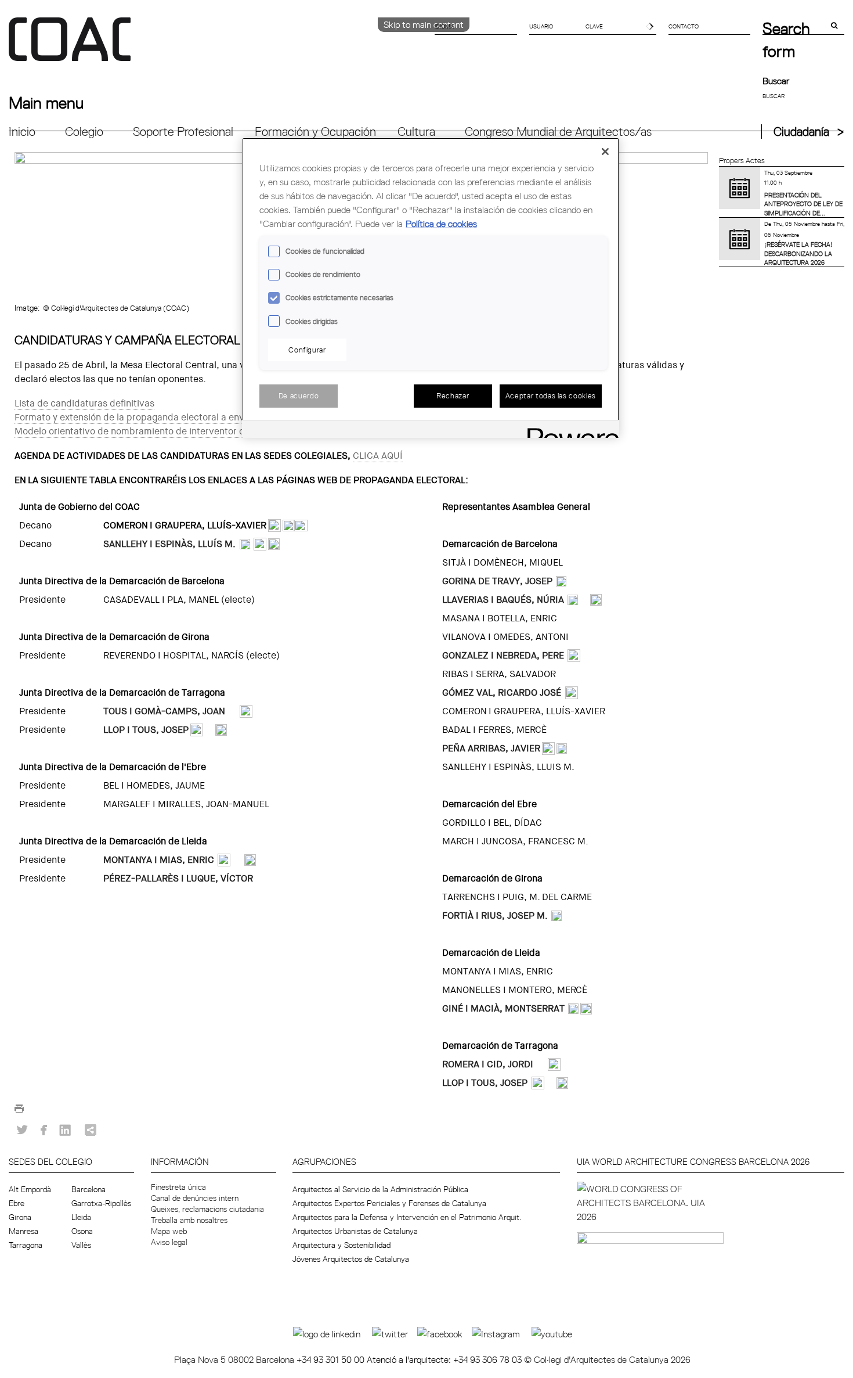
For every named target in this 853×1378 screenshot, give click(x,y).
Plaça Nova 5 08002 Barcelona (235, 1359)
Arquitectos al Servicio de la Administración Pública (380, 1189)
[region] (430, 288)
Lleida (81, 1217)
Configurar (307, 349)
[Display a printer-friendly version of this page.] (19, 1111)
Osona (82, 1231)
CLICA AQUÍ (378, 455)
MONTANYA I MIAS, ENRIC (158, 860)
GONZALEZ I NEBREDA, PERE (503, 655)
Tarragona (25, 1245)
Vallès (81, 1245)
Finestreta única (178, 1187)
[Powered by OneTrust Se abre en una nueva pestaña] (569, 430)
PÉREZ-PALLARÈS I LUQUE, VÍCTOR (178, 878)
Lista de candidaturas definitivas (84, 403)
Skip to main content (424, 24)
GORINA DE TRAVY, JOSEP (497, 581)
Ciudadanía (801, 131)
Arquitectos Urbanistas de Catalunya (355, 1231)
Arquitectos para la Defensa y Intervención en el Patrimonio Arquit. (406, 1217)
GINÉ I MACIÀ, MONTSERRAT (503, 1008)
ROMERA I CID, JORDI (487, 1064)
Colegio (84, 131)
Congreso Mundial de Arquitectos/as (558, 131)
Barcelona (88, 1189)
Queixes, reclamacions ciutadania (207, 1209)
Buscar (775, 80)
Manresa (23, 1231)
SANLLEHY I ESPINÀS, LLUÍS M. (169, 544)
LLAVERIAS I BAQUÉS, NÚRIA (503, 599)
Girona (20, 1217)
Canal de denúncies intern (194, 1198)
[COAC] (217, 45)
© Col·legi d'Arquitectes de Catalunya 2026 (607, 1359)
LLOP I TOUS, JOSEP (146, 730)
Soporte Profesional (183, 131)
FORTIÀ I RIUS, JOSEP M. (495, 915)
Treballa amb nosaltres (189, 1220)
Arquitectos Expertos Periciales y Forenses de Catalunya (389, 1203)
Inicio (22, 131)
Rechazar (452, 395)
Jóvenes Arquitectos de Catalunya (350, 1259)
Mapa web (169, 1231)
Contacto (683, 26)
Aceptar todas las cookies (550, 395)
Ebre (16, 1203)
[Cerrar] (605, 151)
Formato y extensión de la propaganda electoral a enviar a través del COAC (175, 417)
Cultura (416, 131)
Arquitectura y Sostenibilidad (341, 1245)
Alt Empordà (30, 1189)
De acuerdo (299, 395)
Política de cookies (441, 223)
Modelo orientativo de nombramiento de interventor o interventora (157, 431)
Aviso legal (169, 1242)
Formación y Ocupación (315, 131)
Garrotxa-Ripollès (101, 1203)
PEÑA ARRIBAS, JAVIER (491, 748)
